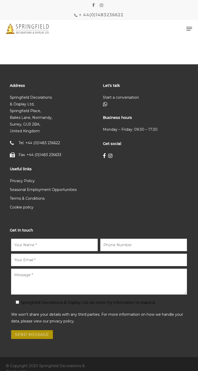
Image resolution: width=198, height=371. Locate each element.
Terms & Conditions (27, 198)
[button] (189, 28)
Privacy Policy (22, 181)
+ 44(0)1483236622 (100, 14)
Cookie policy (22, 207)
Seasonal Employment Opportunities (43, 189)
